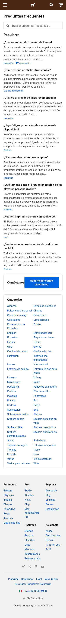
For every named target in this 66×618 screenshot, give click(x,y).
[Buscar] (51, 5)
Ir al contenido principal (3, 3)
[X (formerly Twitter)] (29, 567)
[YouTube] (42, 567)
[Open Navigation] (5, 5)
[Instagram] (36, 567)
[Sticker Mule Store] (23, 567)
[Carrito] (61, 5)
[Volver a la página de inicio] (33, 5)
